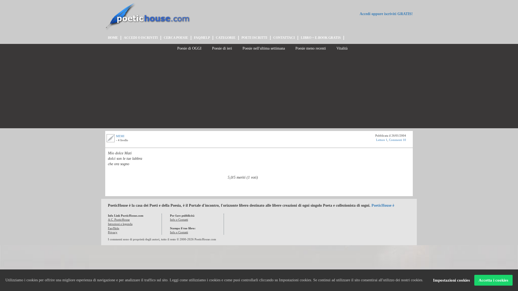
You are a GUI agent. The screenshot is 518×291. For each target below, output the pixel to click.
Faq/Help (113, 228)
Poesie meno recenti (310, 48)
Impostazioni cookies (451, 280)
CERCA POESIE (176, 38)
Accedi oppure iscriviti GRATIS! (386, 14)
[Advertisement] (259, 90)
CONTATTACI (284, 38)
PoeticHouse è (383, 205)
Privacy (112, 232)
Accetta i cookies (493, 280)
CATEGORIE (226, 38)
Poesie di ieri (221, 48)
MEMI (120, 136)
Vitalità (341, 48)
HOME (113, 38)
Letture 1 (381, 139)
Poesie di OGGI (189, 48)
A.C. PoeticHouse (119, 219)
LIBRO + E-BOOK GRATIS (321, 38)
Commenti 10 (397, 139)
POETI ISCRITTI (254, 38)
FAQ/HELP (202, 38)
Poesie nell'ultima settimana (263, 48)
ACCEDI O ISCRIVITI (141, 38)
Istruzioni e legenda (120, 224)
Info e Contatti (179, 219)
